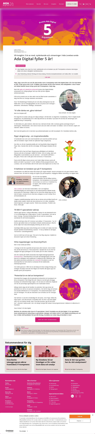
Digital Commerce (54, 400)
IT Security (53, 402)
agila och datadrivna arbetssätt (29, 89)
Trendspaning (79, 369)
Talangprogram (54, 389)
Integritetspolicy (76, 385)
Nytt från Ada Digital (22, 369)
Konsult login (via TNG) (78, 392)
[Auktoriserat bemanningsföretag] (76, 396)
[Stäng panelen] (92, 415)
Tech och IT (53, 396)
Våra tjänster (30, 4)
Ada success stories (12, 369)
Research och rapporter (52, 369)
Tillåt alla (80, 416)
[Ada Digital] (8, 4)
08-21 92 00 (8, 384)
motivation (38, 260)
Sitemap (74, 389)
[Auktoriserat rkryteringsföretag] (80, 396)
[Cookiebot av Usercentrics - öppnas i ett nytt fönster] (9, 431)
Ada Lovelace (18, 189)
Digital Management (55, 404)
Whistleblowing (76, 391)
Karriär (39, 4)
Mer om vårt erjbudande (47, 319)
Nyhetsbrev (75, 383)
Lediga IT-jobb (72, 4)
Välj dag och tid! (9, 393)
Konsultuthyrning (54, 385)
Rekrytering (53, 383)
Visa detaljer (22, 431)
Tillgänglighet (75, 387)
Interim (52, 387)
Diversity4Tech (18, 256)
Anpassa (79, 420)
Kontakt (61, 4)
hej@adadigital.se (9, 389)
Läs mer (47, 77)
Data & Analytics (54, 398)
